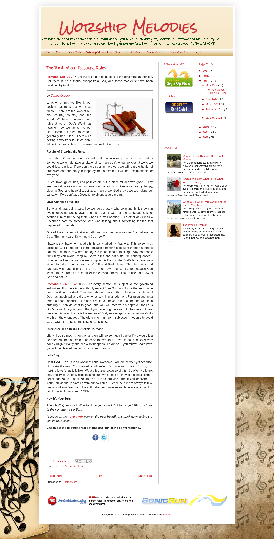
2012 (206, 132)
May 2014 (212, 85)
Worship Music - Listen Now (103, 53)
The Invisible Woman (195, 224)
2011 (206, 137)
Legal (198, 53)
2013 (206, 127)
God (57, 466)
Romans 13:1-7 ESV (62, 284)
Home (47, 53)
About (59, 53)
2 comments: (60, 461)
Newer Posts (55, 475)
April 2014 (212, 99)
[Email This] (76, 461)
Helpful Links (133, 53)
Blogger (166, 514)
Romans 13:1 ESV (60, 76)
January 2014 (214, 117)
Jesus (81, 466)
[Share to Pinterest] (90, 461)
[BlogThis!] (80, 461)
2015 (206, 75)
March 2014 (213, 104)
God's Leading (68, 466)
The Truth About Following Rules (76, 68)
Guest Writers (155, 53)
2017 (206, 70)
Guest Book (74, 53)
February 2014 (215, 109)
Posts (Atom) (70, 481)
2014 (206, 80)
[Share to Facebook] (87, 461)
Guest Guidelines (179, 53)
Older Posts (145, 475)
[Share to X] (83, 461)
